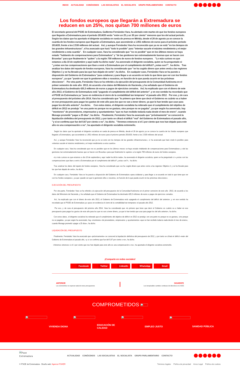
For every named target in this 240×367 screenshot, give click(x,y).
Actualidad (73, 356)
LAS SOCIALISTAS (110, 5)
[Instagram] (200, 5)
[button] (80, 266)
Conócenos (88, 356)
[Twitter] (205, 5)
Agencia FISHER (58, 364)
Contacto (167, 356)
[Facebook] (196, 5)
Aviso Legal (198, 364)
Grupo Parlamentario (150, 5)
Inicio (65, 5)
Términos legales (164, 364)
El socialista (128, 5)
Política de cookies (213, 364)
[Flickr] (214, 5)
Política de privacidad (182, 364)
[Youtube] (210, 5)
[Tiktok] (219, 5)
